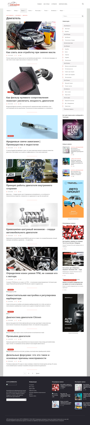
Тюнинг (46, 10)
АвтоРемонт (67, 46)
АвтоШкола (53, 10)
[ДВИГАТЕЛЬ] (30, 35)
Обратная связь (63, 4)
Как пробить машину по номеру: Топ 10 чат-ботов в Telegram (73, 242)
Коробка (67, 49)
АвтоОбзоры (67, 34)
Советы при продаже (70, 74)
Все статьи (46, 4)
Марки (61, 10)
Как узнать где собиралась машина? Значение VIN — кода (72, 268)
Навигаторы (67, 106)
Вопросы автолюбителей (70, 66)
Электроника (68, 60)
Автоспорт (67, 28)
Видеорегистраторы (69, 100)
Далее (37, 373)
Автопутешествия (68, 43)
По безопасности (69, 68)
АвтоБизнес (67, 37)
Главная (39, 4)
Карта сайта (32, 388)
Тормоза (67, 54)
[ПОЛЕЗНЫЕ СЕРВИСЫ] (73, 232)
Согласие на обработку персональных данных (38, 420)
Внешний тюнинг (69, 83)
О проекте (54, 4)
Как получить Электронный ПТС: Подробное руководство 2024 (77, 151)
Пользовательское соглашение (57, 420)
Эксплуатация (68, 77)
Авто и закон (68, 91)
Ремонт (23, 10)
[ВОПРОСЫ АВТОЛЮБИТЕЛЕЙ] (73, 258)
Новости (8, 10)
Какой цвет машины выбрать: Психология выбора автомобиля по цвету (77, 162)
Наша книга (67, 94)
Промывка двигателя (18, 336)
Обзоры (16, 10)
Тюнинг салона (68, 86)
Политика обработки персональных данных (37, 393)
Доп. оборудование (69, 103)
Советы (30, 10)
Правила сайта (32, 395)
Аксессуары (38, 10)
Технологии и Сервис (70, 40)
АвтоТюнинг (67, 80)
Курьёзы (67, 31)
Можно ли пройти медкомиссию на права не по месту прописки (73, 283)
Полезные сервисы (68, 109)
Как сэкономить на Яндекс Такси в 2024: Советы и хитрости (76, 173)
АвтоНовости (67, 25)
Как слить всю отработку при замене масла (30, 52)
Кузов (66, 51)
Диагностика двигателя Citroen (23, 317)
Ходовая (67, 57)
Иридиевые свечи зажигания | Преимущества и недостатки (23, 143)
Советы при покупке (69, 71)
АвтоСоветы (67, 63)
